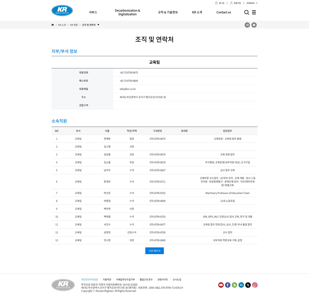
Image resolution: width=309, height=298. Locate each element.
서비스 (93, 12)
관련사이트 (163, 279)
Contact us (223, 12)
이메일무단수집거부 (125, 279)
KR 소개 (197, 12)
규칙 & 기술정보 (168, 12)
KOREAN (250, 3)
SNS (247, 25)
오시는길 (177, 279)
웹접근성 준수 (146, 279)
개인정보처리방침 (89, 279)
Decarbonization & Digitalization (127, 12)
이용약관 (107, 279)
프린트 (254, 25)
